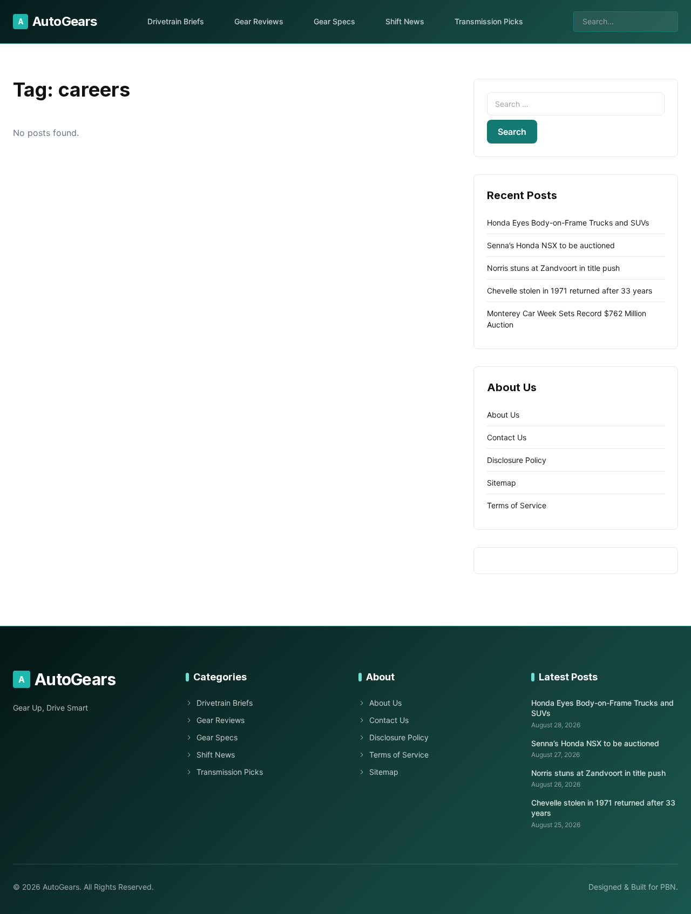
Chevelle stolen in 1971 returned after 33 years (569, 290)
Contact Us (506, 437)
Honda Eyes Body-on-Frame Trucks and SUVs (568, 222)
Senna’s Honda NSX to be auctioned (551, 245)
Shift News (404, 21)
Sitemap (501, 482)
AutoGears (57, 21)
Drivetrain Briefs (175, 21)
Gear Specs (334, 21)
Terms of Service (516, 505)
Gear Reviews (258, 21)
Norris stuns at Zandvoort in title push (553, 267)
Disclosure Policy (516, 460)
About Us (503, 414)
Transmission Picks (489, 21)
